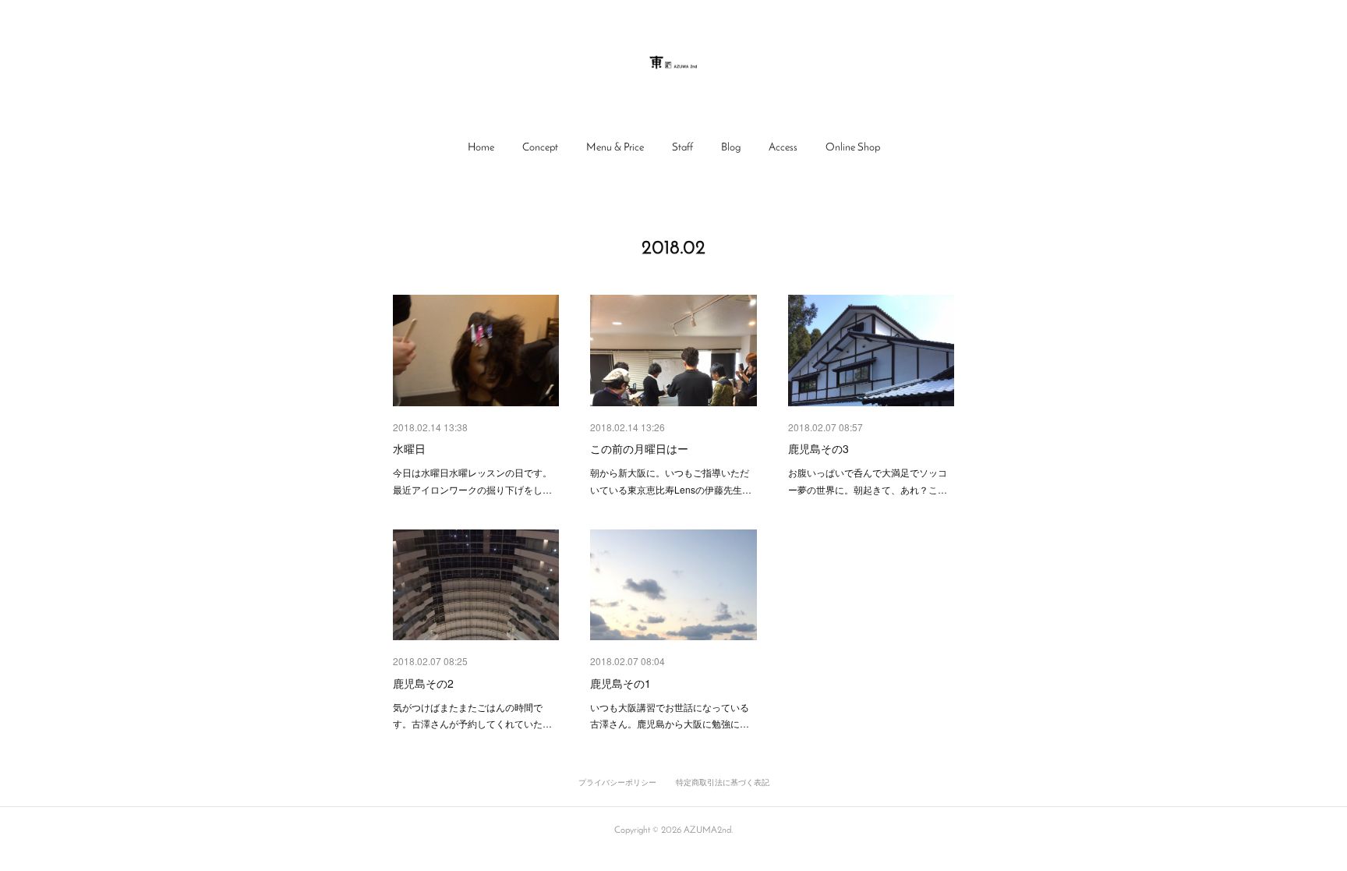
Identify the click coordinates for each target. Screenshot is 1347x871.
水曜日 (409, 448)
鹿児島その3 (818, 448)
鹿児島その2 (423, 683)
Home (481, 148)
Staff (682, 148)
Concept (540, 148)
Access (783, 148)
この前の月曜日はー (639, 448)
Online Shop (853, 148)
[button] (481, 148)
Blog (731, 148)
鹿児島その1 (620, 683)
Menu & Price (615, 148)
